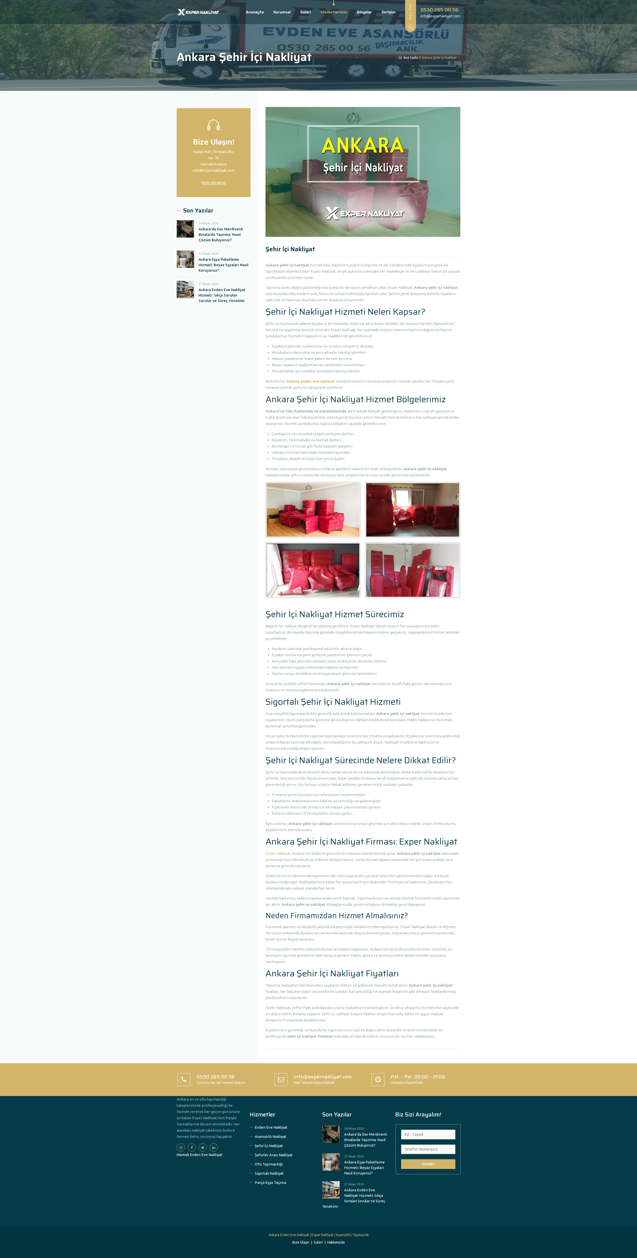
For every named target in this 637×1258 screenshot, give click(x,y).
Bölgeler (364, 12)
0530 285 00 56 (214, 183)
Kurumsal (282, 12)
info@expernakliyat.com (213, 170)
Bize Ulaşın (300, 1242)
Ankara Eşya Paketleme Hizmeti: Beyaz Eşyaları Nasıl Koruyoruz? (223, 264)
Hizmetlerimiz (334, 12)
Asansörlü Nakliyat (270, 1136)
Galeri (305, 12)
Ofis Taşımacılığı (269, 1164)
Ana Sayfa (410, 57)
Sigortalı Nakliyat (269, 1173)
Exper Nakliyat (277, 853)
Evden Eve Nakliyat (271, 1127)
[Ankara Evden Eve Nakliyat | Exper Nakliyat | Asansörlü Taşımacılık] (198, 12)
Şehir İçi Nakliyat (269, 1146)
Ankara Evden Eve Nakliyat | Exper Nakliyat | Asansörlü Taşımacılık (318, 1235)
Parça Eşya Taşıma (270, 1182)
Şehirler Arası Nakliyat (274, 1155)
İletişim (389, 12)
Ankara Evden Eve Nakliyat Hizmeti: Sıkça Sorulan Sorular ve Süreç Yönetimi (222, 295)
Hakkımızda (336, 1242)
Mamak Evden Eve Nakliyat (199, 1155)
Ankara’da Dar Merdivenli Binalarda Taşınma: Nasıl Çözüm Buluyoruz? (221, 234)
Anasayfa (255, 12)
